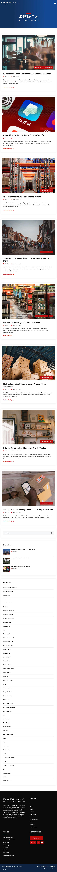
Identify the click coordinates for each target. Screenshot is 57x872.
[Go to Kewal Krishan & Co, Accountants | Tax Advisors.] (20, 20)
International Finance (8, 703)
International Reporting (8, 855)
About (31, 806)
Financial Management (8, 668)
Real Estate (6, 730)
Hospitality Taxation (8, 695)
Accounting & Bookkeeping (9, 839)
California (5, 606)
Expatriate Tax (6, 653)
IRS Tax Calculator (34, 819)
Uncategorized (6, 773)
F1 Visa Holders (7, 657)
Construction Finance (8, 614)
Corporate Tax (6, 626)
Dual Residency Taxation (9, 637)
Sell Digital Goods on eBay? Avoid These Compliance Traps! (28, 509)
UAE (4, 769)
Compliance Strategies (8, 610)
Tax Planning (6, 753)
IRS (4, 715)
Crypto (5, 630)
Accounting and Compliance (10, 587)
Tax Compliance (7, 750)
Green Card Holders (8, 680)
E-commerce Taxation (8, 641)
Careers (31, 816)
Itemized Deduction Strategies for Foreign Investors (23, 549)
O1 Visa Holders (7, 726)
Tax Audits (5, 746)
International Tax (48, 67)
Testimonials (33, 814)
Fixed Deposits (6, 672)
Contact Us (36, 838)
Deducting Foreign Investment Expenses (21, 566)
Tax (51, 316)
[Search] (52, 532)
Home (31, 804)
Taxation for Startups (8, 765)
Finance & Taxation (8, 665)
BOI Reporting (6, 595)
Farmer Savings (7, 661)
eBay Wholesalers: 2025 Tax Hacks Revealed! (22, 197)
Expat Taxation (6, 649)
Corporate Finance (7, 622)
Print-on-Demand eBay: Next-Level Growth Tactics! (24, 448)
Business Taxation (7, 603)
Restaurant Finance (8, 734)
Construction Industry (8, 618)
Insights (31, 809)
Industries (32, 811)
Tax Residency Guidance (9, 757)
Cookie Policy (52, 868)
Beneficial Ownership (8, 591)
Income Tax (38, 67)
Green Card (6, 676)
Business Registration (8, 837)
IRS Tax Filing (6, 842)
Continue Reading (7, 87)
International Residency (9, 707)
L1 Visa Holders (7, 719)
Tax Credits (5, 847)
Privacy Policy (44, 868)
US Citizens (6, 777)
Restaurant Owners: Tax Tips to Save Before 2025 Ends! (27, 74)
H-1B (4, 684)
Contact (31, 822)
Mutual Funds (6, 722)
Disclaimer (32, 824)
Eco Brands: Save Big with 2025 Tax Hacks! (21, 322)
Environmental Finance (8, 645)
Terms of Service (50, 866)
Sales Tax (5, 738)
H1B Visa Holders (7, 688)
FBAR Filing (5, 850)
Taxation (5, 761)
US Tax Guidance (7, 781)
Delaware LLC (6, 634)
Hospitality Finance (8, 692)
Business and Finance (47, 128)
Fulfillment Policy (41, 866)
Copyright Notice (33, 827)
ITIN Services (6, 852)
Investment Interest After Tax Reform (20, 558)
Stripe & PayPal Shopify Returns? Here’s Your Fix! (24, 135)
